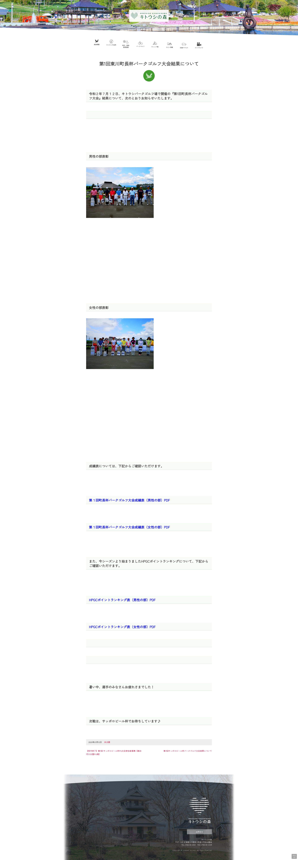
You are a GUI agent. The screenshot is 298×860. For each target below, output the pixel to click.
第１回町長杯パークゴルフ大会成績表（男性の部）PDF (129, 500)
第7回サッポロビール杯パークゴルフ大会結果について (188, 750)
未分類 (107, 742)
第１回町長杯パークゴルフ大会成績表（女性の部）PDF (129, 527)
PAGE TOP (294, 856)
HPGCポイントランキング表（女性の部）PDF (122, 626)
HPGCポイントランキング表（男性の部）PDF (122, 599)
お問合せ (199, 831)
